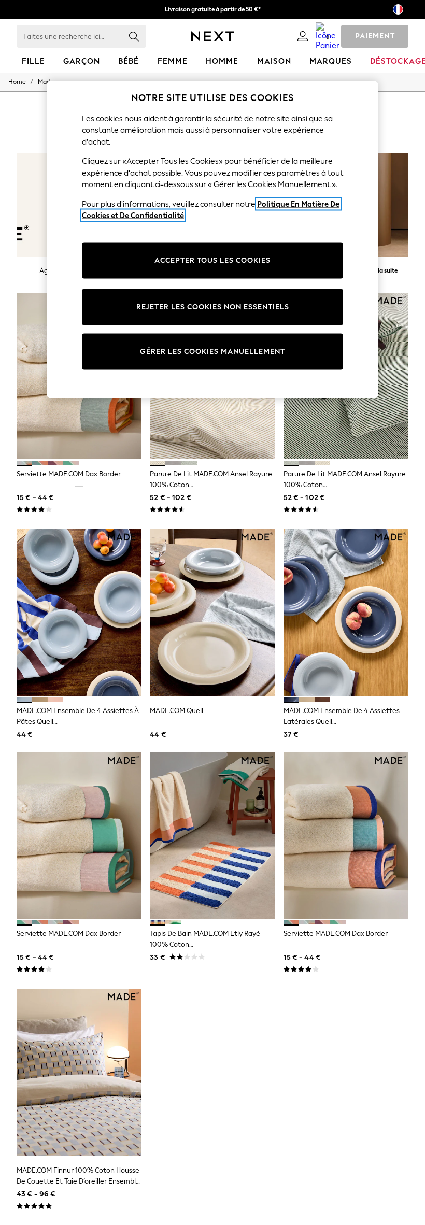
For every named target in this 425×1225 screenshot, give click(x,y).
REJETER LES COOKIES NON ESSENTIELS (212, 306)
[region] (212, 239)
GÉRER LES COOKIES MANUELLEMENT (212, 351)
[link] (302, 36)
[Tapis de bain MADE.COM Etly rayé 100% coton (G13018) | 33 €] (212, 835)
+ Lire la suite (380, 269)
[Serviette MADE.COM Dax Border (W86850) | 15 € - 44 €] (79, 835)
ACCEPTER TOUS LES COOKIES (212, 259)
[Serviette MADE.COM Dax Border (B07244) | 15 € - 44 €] (346, 835)
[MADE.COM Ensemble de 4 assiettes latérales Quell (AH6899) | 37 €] (346, 612)
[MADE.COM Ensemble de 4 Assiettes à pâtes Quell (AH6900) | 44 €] (79, 612)
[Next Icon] (212, 36)
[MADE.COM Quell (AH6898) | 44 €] (212, 612)
